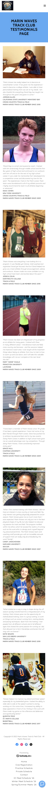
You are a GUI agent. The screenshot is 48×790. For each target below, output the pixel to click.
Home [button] (24, 761)
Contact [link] (24, 775)
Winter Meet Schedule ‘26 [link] (24, 781)
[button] (44, 5)
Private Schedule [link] (24, 771)
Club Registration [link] (24, 765)
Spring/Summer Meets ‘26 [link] (24, 784)
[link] (7, 5)
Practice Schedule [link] (24, 768)
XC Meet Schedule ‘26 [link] (24, 778)
